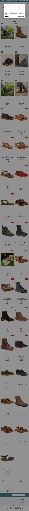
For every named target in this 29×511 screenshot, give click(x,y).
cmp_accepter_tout (21, 16)
